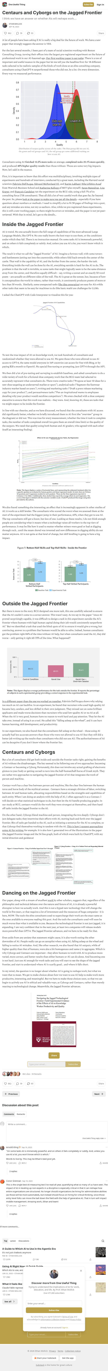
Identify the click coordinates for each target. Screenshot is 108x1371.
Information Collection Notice (53, 1319)
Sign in (100, 4)
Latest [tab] (13, 1241)
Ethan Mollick (15, 24)
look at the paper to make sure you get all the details (49, 199)
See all (7, 1301)
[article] (54, 1254)
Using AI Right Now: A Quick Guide (22, 1266)
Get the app (68, 1358)
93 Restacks (36, 1074)
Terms (60, 1351)
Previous (13, 1094)
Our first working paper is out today (65, 58)
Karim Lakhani (72, 184)
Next (97, 1094)
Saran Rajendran (90, 188)
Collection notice (73, 1351)
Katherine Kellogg (49, 188)
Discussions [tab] (24, 1241)
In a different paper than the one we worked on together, (31, 701)
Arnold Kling (12, 1147)
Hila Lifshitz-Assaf (91, 184)
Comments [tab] (9, 1114)
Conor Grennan (13, 1180)
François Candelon (24, 192)
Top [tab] (5, 1241)
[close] (81, 1271)
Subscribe (88, 4)
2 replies (13, 1171)
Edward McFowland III (46, 184)
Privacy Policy (75, 1319)
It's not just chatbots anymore (16, 1252)
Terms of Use (67, 1316)
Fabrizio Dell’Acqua (23, 184)
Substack (40, 1365)
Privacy (52, 1351)
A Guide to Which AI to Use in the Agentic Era (29, 1248)
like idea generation (69, 284)
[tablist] (14, 1114)
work (51, 900)
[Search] (103, 1241)
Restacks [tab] (21, 1114)
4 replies (13, 1214)
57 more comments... (9, 1226)
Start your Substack (46, 1358)
